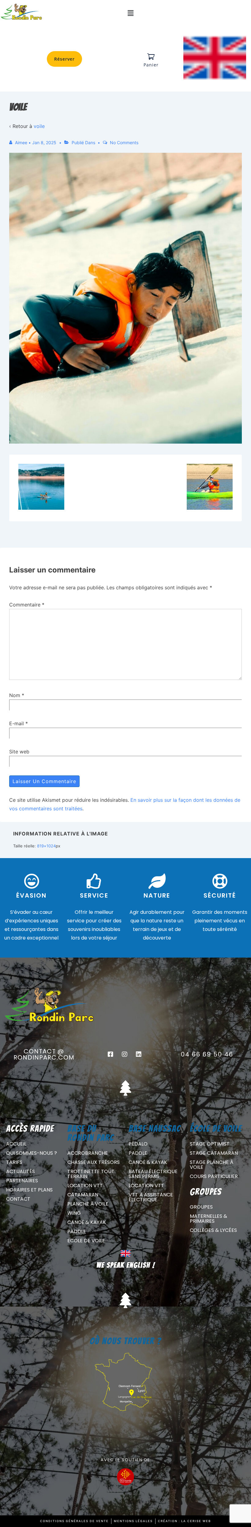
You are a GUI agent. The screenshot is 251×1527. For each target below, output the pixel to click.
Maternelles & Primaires (208, 1219)
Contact (18, 1198)
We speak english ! (125, 1265)
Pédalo (138, 1143)
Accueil (16, 1143)
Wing (74, 1213)
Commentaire (26, 605)
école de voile (216, 1128)
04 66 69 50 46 (207, 1054)
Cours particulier (214, 1176)
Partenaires (22, 1180)
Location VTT (85, 1185)
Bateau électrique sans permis (153, 1174)
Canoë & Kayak (86, 1222)
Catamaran (82, 1194)
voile (39, 126)
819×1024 (46, 845)
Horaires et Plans (29, 1189)
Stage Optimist (210, 1143)
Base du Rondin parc (90, 1133)
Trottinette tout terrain (90, 1174)
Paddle (76, 1231)
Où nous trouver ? (125, 1341)
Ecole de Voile (86, 1240)
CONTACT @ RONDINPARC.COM (43, 1054)
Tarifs (14, 1162)
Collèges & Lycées (213, 1230)
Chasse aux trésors (93, 1162)
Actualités (20, 1171)
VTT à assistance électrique (151, 1197)
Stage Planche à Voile (211, 1165)
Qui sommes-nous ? (31, 1153)
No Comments (124, 142)
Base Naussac (155, 1128)
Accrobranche (87, 1153)
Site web (19, 751)
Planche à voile (87, 1203)
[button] (130, 13)
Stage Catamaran (214, 1153)
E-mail (16, 723)
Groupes (201, 1206)
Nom (14, 695)
